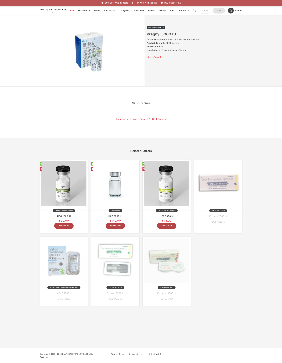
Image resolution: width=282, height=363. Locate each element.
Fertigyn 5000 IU (115, 293)
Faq (172, 10)
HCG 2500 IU (64, 216)
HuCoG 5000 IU (64, 293)
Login (205, 11)
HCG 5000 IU (115, 216)
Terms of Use (117, 354)
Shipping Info (155, 354)
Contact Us (183, 10)
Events (151, 10)
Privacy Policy (136, 354)
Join (219, 11)
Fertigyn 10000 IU (166, 293)
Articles (163, 10)
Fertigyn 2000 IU (218, 216)
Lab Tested (109, 10)
